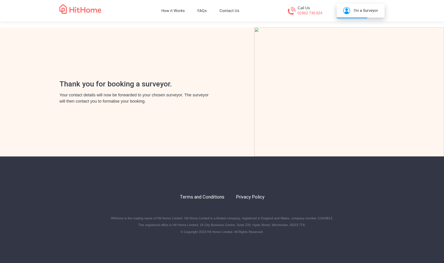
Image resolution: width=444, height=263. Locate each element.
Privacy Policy (250, 197)
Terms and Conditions (202, 197)
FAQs (202, 10)
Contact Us (229, 10)
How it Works (173, 10)
